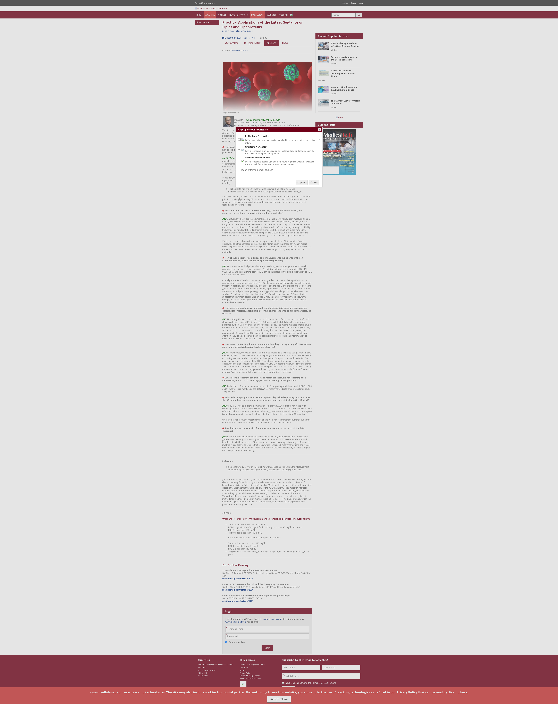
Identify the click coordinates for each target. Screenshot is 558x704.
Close (319, 129)
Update (301, 182)
